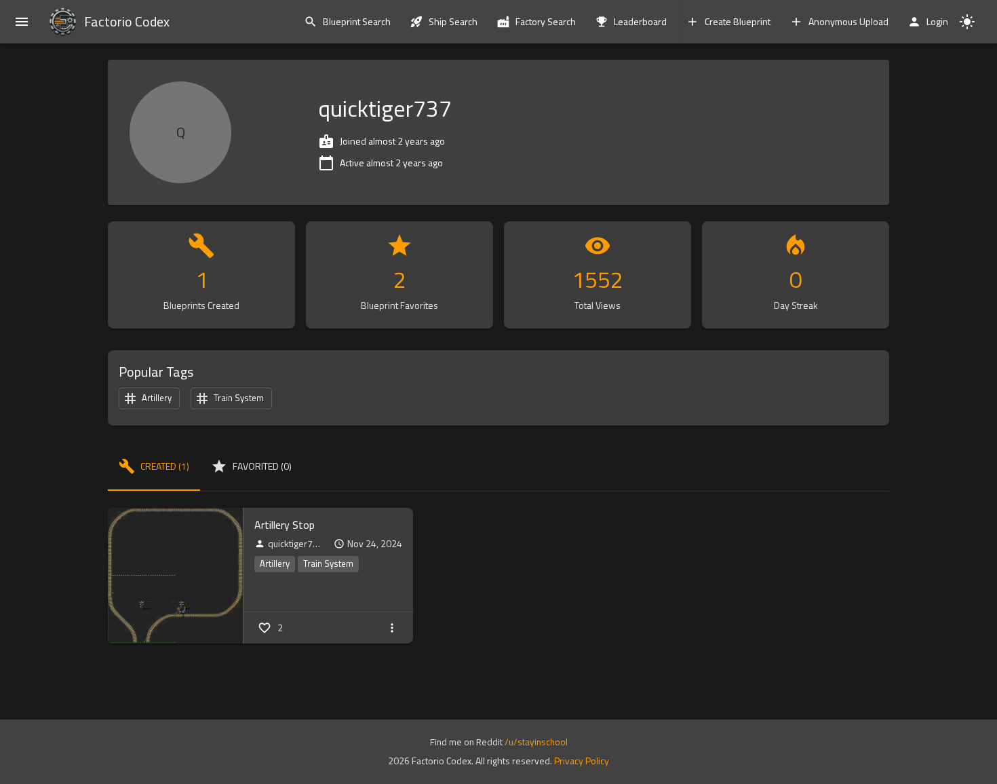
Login (937, 21)
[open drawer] (21, 21)
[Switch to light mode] (967, 21)
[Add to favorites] (264, 628)
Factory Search (545, 21)
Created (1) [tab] (164, 466)
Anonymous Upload (848, 21)
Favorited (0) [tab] (262, 466)
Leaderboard (640, 21)
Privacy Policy (581, 760)
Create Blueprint (737, 21)
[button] (274, 564)
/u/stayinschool (536, 742)
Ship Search (453, 21)
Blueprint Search (357, 21)
